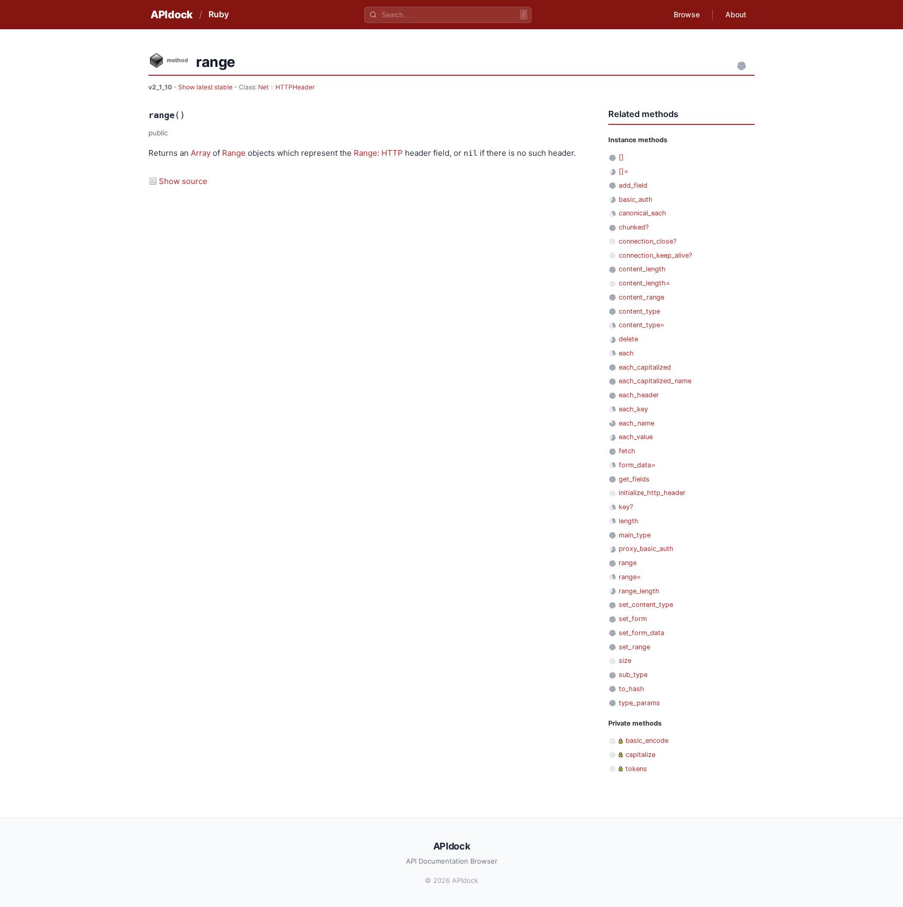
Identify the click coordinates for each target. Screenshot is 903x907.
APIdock (171, 14)
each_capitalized (645, 367)
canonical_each (642, 213)
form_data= (637, 465)
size (625, 660)
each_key (633, 409)
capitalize (640, 755)
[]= (623, 171)
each (626, 353)
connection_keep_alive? (655, 255)
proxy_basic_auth (646, 549)
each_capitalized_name (655, 381)
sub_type (633, 675)
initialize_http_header (652, 493)
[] (621, 157)
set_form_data (641, 633)
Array (201, 153)
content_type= (641, 325)
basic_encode (647, 740)
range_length (639, 591)
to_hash (631, 689)
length (629, 521)
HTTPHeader (295, 87)
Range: (366, 153)
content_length (642, 269)
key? (626, 507)
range (627, 563)
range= (630, 577)
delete (628, 339)
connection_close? (647, 241)
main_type (635, 535)
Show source (183, 181)
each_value (636, 437)
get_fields (634, 479)
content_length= (644, 283)
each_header (639, 395)
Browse (687, 14)
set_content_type (646, 605)
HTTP (392, 153)
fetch (627, 451)
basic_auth (636, 199)
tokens (636, 769)
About (735, 14)
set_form (633, 619)
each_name (636, 423)
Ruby (219, 14)
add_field (633, 185)
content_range (641, 297)
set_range (634, 647)
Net (263, 87)
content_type (639, 311)
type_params (639, 703)
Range (234, 153)
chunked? (634, 227)
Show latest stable (206, 87)
